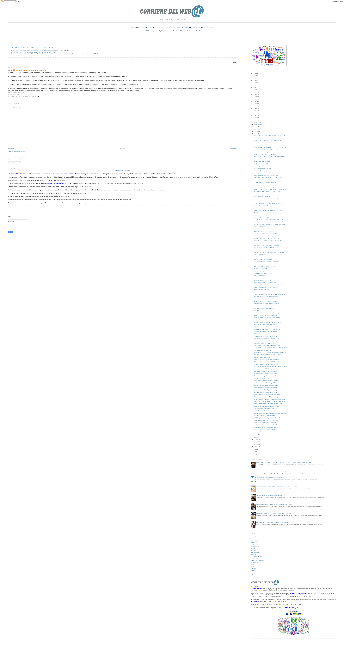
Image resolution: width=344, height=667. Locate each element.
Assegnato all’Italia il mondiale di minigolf (264, 308)
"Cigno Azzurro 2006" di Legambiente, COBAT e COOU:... (268, 236)
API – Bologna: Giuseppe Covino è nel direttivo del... (267, 261)
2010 (254, 110)
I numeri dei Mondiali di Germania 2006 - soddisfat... (266, 364)
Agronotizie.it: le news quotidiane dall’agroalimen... (266, 233)
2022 (254, 82)
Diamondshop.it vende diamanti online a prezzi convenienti (27, 70)
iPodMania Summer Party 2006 (261, 289)
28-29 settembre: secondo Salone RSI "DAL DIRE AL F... (267, 247)
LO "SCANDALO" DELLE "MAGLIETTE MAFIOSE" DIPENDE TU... (270, 352)
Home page (122, 148)
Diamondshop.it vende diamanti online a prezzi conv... (267, 245)
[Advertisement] (172, 37)
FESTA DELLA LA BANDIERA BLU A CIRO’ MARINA (267, 355)
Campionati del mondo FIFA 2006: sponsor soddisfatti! (267, 369)
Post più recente (11, 148)
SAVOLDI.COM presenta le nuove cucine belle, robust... (267, 394)
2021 (254, 85)
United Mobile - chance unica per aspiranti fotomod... (266, 406)
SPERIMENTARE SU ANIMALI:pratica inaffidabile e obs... (268, 140)
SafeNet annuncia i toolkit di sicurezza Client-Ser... (266, 425)
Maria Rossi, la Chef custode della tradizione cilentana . (268, 495)
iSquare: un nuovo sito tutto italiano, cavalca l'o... (266, 201)
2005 (254, 449)
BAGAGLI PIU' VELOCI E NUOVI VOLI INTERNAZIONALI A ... (269, 219)
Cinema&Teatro (254, 544)
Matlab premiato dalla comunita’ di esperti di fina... (266, 392)
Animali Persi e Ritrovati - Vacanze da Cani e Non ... (266, 175)
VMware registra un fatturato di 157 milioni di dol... (266, 331)
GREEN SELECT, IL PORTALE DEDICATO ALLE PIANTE (268, 240)
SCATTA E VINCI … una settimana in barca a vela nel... (267, 345)
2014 (254, 101)
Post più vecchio (233, 148)
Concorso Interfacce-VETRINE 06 (262, 357)
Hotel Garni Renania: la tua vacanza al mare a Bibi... (266, 159)
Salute (252, 572)
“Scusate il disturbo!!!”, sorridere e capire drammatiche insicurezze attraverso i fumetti (276, 486)
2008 (254, 115)
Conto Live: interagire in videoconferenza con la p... (266, 315)
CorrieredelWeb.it (255, 538)
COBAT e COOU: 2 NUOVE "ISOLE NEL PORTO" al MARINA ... (269, 243)
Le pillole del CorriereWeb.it (260, 226)
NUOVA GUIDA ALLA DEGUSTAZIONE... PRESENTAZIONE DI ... (270, 135)
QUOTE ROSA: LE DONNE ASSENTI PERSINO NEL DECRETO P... (270, 147)
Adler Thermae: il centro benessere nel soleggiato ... (266, 266)
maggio (256, 437)
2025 (254, 75)
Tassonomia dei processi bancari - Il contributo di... (266, 142)
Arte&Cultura (254, 542)
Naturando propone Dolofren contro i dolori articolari (267, 380)
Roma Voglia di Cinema (259, 173)
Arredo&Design (254, 540)
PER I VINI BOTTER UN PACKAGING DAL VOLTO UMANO (268, 177)
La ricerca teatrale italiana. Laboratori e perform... (265, 208)
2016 (254, 96)
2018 (254, 92)
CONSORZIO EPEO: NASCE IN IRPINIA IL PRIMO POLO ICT (269, 285)
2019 (254, 89)
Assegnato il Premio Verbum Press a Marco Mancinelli (267, 257)
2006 (254, 120)
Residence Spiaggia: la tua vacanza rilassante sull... (266, 198)
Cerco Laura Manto (258, 432)
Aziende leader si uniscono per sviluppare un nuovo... (267, 338)
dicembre (256, 122)
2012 (254, 106)
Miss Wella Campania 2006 (260, 268)
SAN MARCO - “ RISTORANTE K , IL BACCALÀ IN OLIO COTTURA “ (28, 47)
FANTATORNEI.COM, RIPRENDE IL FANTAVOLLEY (267, 191)
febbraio (256, 444)
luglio (255, 134)
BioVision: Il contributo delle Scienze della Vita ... (266, 250)
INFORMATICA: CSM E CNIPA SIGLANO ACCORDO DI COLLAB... (270, 229)
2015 (254, 99)
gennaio (256, 446)
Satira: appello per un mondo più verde (263, 320)
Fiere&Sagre (254, 550)
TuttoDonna (254, 570)
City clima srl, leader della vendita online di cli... (265, 343)
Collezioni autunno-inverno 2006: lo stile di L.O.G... (266, 145)
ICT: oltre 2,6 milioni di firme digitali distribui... (265, 182)
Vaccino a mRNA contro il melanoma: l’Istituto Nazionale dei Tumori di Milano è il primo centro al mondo (37, 50)
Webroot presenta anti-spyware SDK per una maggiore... (267, 397)
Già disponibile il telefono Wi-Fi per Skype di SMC (266, 187)
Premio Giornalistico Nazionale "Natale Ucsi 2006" (266, 194)
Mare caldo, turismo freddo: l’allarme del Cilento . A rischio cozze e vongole (273, 504)
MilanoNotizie (254, 562)
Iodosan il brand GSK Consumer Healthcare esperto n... (267, 149)
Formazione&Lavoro (256, 552)
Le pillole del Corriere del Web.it (262, 170)
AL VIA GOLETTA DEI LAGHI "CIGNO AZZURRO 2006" (268, 404)
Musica (252, 566)
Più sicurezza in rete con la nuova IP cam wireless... (266, 427)
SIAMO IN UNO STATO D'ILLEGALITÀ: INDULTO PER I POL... (269, 156)
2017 (254, 94)
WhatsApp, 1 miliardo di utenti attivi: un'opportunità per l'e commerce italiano (268, 471)
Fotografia (253, 554)
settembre (256, 129)
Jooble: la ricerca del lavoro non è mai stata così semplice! (269, 477)
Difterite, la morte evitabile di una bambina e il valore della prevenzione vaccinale (31, 52)
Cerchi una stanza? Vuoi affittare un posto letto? (265, 371)
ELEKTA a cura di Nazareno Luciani (262, 212)
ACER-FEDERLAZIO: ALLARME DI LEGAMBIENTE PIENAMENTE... (271, 138)
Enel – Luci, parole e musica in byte (262, 280)
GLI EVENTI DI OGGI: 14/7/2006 (262, 378)
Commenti (12, 162)
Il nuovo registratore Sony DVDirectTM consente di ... (267, 299)
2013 (254, 103)
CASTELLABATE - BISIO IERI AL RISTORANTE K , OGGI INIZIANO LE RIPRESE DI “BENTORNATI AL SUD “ (283, 462)
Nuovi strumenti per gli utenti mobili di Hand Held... (266, 264)
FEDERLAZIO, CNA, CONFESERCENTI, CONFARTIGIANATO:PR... (270, 224)
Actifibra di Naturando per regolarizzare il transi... (266, 387)
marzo (255, 442)
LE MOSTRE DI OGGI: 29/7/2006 (262, 161)
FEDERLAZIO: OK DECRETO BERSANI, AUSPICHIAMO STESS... (270, 413)
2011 (254, 108)
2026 (254, 73)
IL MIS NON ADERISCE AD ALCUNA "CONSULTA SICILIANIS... (270, 294)
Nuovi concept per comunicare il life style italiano (266, 420)
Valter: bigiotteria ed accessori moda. (263, 168)
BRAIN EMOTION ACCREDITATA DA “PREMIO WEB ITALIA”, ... (270, 399)
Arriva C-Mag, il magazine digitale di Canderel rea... (266, 271)
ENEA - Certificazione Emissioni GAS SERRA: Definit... (267, 362)
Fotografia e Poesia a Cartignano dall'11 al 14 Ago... (266, 215)
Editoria (253, 548)
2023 (254, 80)
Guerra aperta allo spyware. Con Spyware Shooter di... (267, 238)
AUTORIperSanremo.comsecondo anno (263, 334)
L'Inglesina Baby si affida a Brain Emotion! (264, 205)
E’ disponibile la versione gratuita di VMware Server (266, 336)
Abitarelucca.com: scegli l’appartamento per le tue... (266, 376)
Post (11, 160)
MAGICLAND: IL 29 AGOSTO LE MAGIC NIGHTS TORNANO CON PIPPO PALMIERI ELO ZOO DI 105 (36, 49)
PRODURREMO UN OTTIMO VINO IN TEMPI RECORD (267, 322)
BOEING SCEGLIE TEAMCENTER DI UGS (264, 324)
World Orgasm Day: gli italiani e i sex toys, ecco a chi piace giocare (271, 522)
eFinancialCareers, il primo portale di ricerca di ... (265, 278)
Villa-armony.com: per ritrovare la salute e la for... (265, 373)
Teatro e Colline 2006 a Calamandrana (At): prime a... (266, 359)
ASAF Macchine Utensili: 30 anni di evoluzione (265, 408)
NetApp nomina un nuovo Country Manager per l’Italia (267, 422)
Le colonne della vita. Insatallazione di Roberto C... (266, 163)
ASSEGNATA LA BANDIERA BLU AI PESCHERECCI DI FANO (269, 210)
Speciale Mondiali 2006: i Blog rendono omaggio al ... (267, 390)
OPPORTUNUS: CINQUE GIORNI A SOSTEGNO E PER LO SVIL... (270, 401)
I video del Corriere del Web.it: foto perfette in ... (265, 154)
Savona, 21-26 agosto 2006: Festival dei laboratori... (266, 287)
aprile (255, 439)
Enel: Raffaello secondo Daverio (261, 411)
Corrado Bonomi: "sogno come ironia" (263, 231)
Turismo (253, 575)
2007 (254, 117)
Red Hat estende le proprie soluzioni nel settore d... (266, 301)
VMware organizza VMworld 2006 (262, 166)
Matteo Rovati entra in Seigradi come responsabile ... (266, 296)
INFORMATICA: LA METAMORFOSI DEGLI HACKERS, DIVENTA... (271, 348)
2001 (254, 454)
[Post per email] (37, 96)
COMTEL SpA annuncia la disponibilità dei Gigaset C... (267, 418)
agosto (255, 131)
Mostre (252, 564)
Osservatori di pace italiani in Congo (262, 273)
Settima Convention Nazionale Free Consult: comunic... (267, 317)
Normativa (253, 568)
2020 (254, 87)
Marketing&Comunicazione (257, 560)
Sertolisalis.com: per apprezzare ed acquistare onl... (266, 429)
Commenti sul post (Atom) (19, 151)
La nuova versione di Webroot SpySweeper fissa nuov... (267, 303)
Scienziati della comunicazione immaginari (264, 306)
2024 (254, 78)
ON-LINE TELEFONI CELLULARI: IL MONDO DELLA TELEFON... (270, 189)
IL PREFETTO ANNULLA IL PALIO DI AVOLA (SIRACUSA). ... (269, 203)
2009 (254, 113)
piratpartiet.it (257, 310)
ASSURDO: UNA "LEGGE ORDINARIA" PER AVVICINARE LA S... (270, 252)
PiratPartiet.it (257, 222)
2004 (254, 451)
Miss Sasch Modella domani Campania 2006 (264, 180)
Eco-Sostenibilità (255, 546)
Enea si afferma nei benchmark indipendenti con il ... (266, 385)
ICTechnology (254, 558)
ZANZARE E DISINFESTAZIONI (262, 196)
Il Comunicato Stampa (256, 556)
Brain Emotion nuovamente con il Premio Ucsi (265, 259)
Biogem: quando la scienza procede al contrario (265, 184)
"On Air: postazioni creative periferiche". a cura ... (266, 152)
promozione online (18, 97)
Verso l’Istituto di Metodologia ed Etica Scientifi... (266, 415)
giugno (256, 435)
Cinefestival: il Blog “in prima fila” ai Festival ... (265, 292)
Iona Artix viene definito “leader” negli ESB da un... (266, 383)
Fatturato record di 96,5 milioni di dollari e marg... (266, 341)
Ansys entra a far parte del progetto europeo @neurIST (267, 329)
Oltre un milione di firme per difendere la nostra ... (266, 282)
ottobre (256, 127)
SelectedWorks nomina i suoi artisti (262, 350)
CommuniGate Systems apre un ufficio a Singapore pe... (267, 313)
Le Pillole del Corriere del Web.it (262, 327)
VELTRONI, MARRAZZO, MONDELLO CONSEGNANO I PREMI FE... (271, 366)
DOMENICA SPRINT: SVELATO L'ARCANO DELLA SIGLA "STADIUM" (273, 513)
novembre (256, 124)
